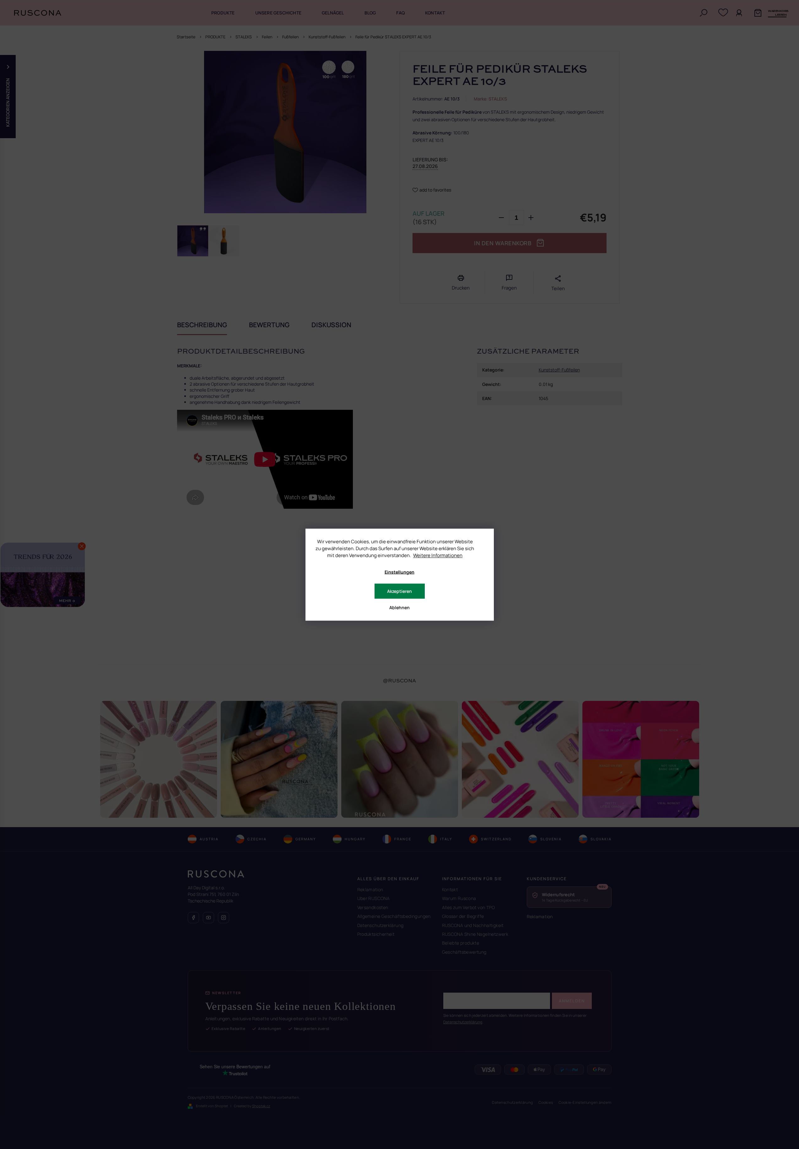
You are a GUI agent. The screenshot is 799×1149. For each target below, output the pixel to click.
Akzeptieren (399, 591)
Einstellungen (399, 572)
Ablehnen (399, 607)
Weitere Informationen (437, 555)
